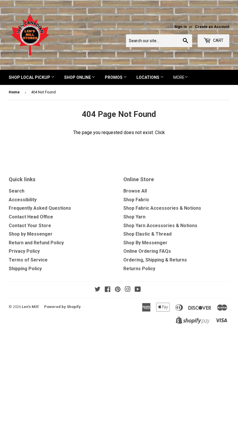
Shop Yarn (134, 217)
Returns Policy (139, 268)
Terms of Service (28, 260)
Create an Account (212, 26)
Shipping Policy (25, 268)
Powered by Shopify (62, 307)
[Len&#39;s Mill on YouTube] (138, 290)
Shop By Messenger (145, 242)
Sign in (180, 26)
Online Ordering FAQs (147, 251)
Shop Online (78, 77)
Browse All (135, 191)
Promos (114, 77)
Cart (217, 40)
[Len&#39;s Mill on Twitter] (97, 290)
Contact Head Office (31, 217)
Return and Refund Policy (36, 242)
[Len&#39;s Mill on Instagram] (128, 290)
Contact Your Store (30, 225)
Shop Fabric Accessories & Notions (162, 208)
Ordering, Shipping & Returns (155, 260)
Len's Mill (30, 307)
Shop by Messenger (31, 234)
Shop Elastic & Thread (147, 234)
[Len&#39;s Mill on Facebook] (107, 290)
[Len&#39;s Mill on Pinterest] (118, 290)
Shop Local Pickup (30, 77)
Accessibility (23, 199)
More (179, 77)
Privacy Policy (24, 251)
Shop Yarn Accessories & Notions (160, 225)
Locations (148, 77)
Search (16, 191)
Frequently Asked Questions (40, 208)
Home (14, 92)
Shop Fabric (136, 199)
